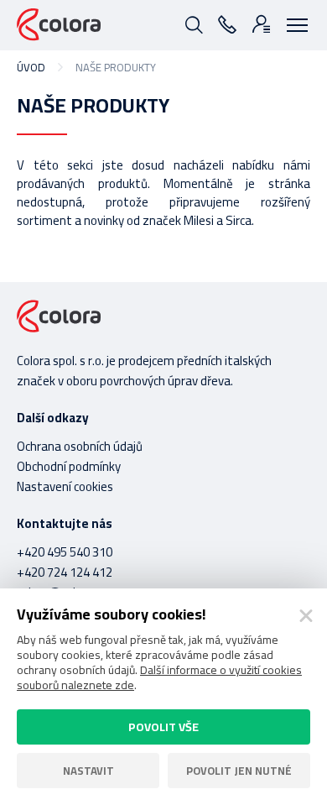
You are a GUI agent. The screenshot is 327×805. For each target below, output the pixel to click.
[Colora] (59, 24)
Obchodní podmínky (69, 466)
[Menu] (293, 23)
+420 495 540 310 (64, 552)
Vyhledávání (193, 23)
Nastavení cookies (65, 486)
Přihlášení (260, 23)
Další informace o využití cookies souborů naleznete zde (159, 677)
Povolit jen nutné (239, 771)
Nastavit (88, 771)
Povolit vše (163, 727)
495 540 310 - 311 (226, 23)
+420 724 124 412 (64, 572)
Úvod (31, 67)
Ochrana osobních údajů (80, 446)
